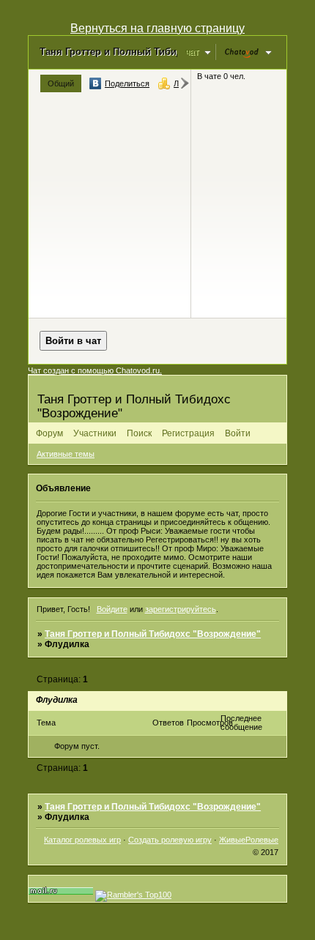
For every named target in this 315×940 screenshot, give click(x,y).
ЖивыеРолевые (248, 839)
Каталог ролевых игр (82, 839)
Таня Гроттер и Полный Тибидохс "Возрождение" (153, 634)
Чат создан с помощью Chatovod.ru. (95, 370)
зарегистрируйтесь (180, 609)
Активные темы (65, 454)
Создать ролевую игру (170, 839)
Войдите (112, 609)
